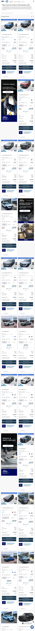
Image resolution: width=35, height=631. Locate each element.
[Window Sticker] (15, 42)
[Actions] (15, 34)
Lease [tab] (14, 45)
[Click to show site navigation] (33, 1)
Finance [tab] (9, 45)
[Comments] (14, 42)
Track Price (26, 111)
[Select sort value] (33, 16)
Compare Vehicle (5, 76)
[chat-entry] (32, 627)
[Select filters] (31, 16)
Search (31, 13)
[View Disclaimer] (9, 42)
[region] (9, 59)
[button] (16, 25)
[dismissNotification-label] (33, 621)
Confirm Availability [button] (9, 66)
